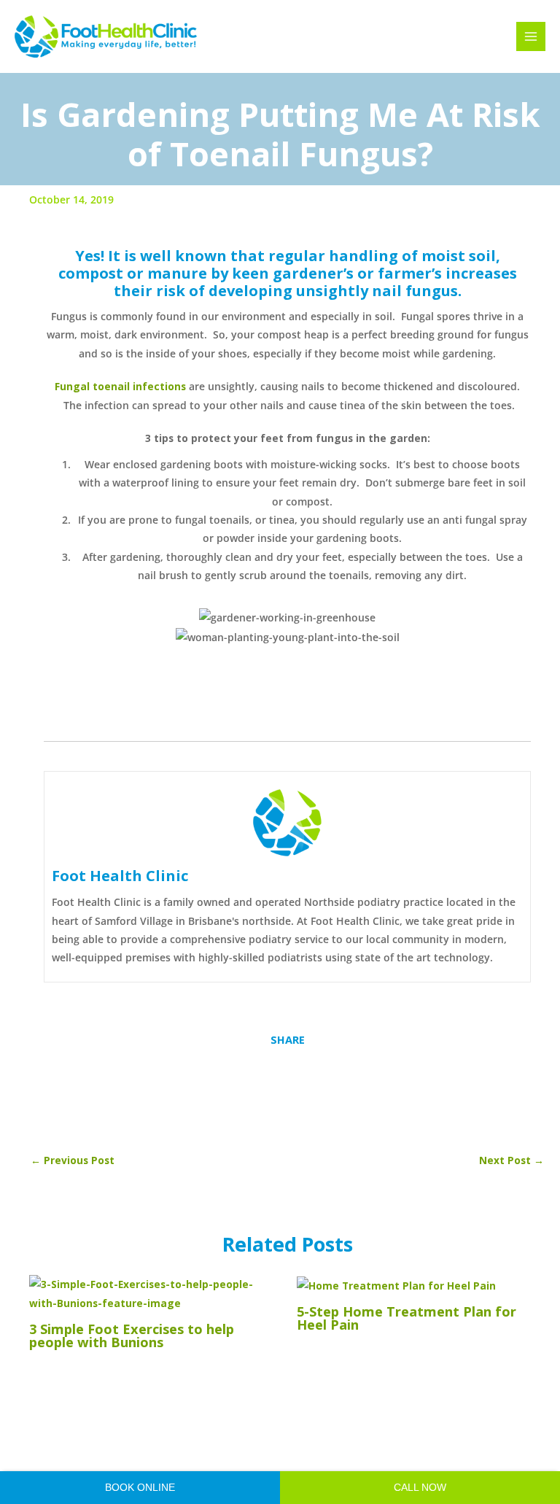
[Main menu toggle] (531, 37)
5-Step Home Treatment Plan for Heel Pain (406, 1318)
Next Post (511, 1160)
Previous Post (72, 1160)
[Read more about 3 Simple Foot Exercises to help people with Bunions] (154, 1292)
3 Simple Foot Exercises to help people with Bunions (131, 1335)
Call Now (420, 1487)
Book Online (140, 1487)
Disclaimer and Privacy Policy (375, 1448)
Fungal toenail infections (120, 386)
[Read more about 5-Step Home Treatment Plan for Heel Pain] (396, 1284)
